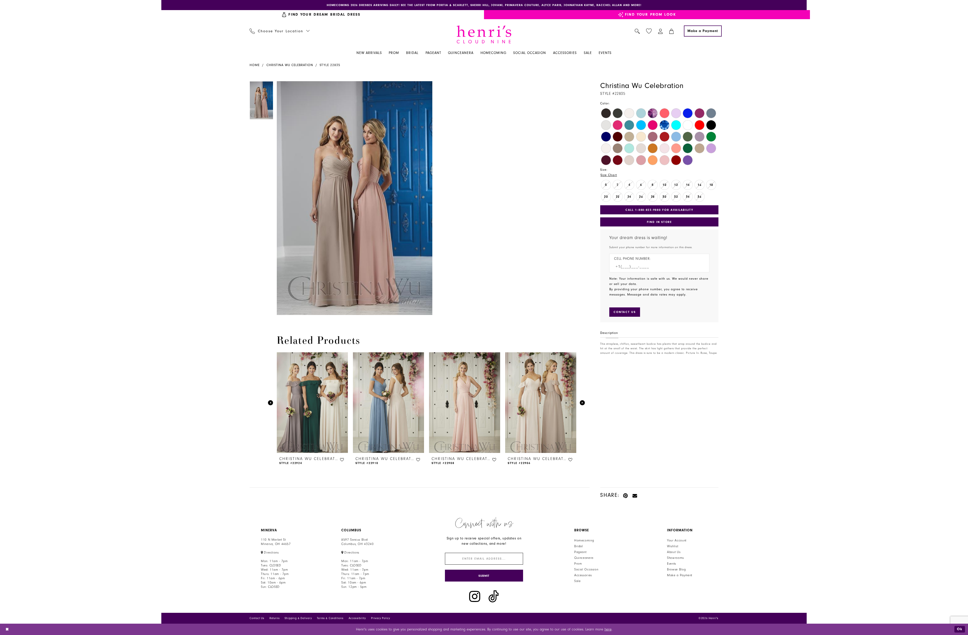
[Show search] (637, 31)
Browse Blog (676, 569)
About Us (673, 552)
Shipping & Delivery (298, 618)
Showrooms (675, 558)
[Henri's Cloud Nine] (484, 34)
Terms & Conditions (330, 618)
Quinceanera (583, 558)
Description (609, 333)
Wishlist (672, 546)
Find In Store (659, 222)
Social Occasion (586, 569)
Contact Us (257, 618)
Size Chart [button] (608, 175)
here (608, 629)
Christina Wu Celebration (289, 65)
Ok (959, 629)
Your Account (676, 540)
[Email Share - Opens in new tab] (635, 495)
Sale (577, 581)
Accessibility (357, 618)
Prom (578, 563)
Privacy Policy (380, 618)
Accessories (583, 575)
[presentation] (312, 402)
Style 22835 (330, 65)
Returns (274, 618)
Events (671, 563)
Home (255, 65)
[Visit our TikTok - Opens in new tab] (493, 596)
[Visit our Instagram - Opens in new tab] (474, 596)
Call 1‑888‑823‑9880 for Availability (659, 210)
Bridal (578, 546)
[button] (660, 31)
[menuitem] (321, 14)
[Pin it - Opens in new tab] (625, 495)
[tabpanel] (353, 198)
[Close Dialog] (7, 629)
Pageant (580, 552)
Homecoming (584, 540)
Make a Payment (679, 575)
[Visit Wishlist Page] (649, 31)
